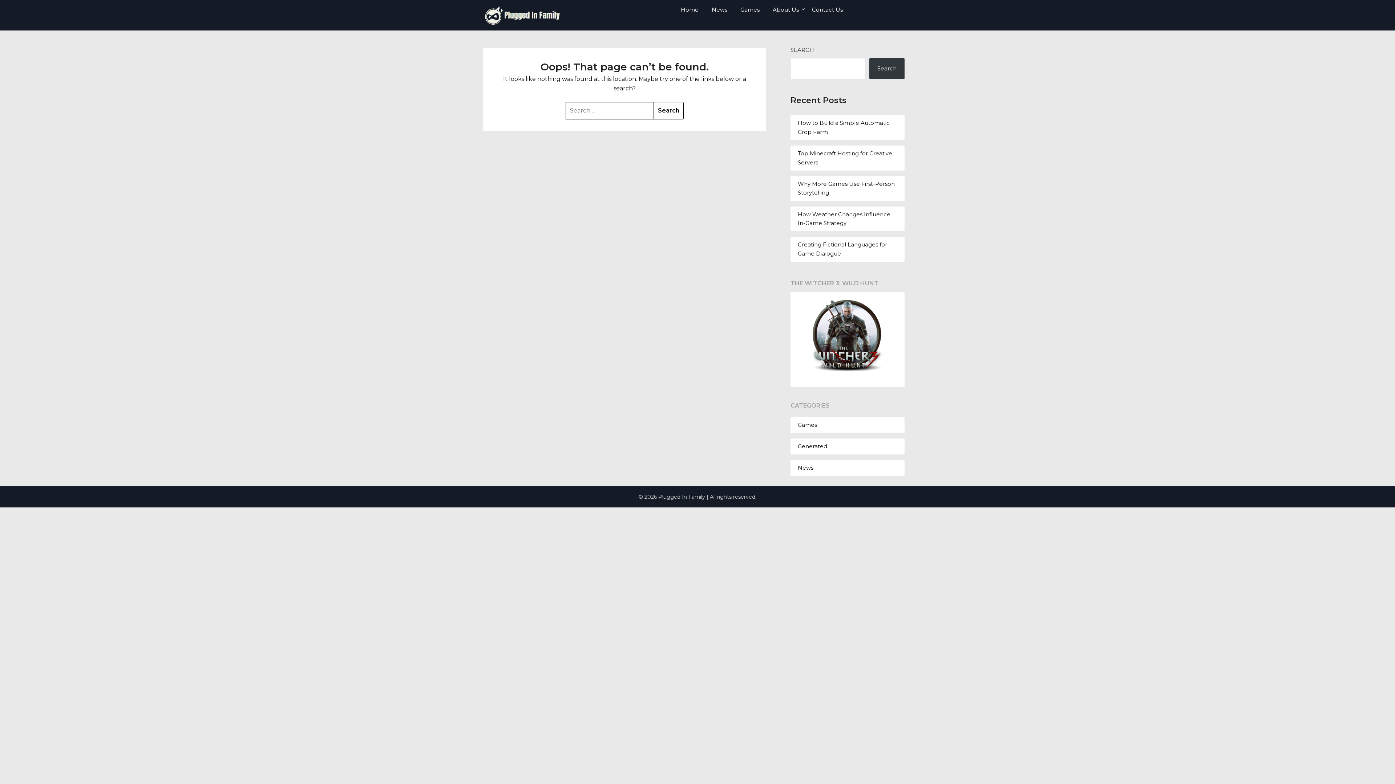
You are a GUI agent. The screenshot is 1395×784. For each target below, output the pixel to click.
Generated (812, 446)
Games (750, 9)
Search (802, 49)
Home (690, 9)
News (719, 9)
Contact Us (827, 9)
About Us (786, 9)
